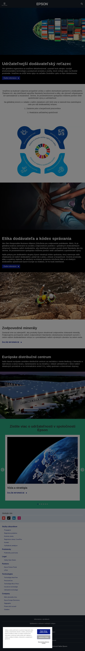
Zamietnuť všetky (44, 637)
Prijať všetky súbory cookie (43, 631)
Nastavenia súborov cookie (43, 642)
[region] (27, 637)
